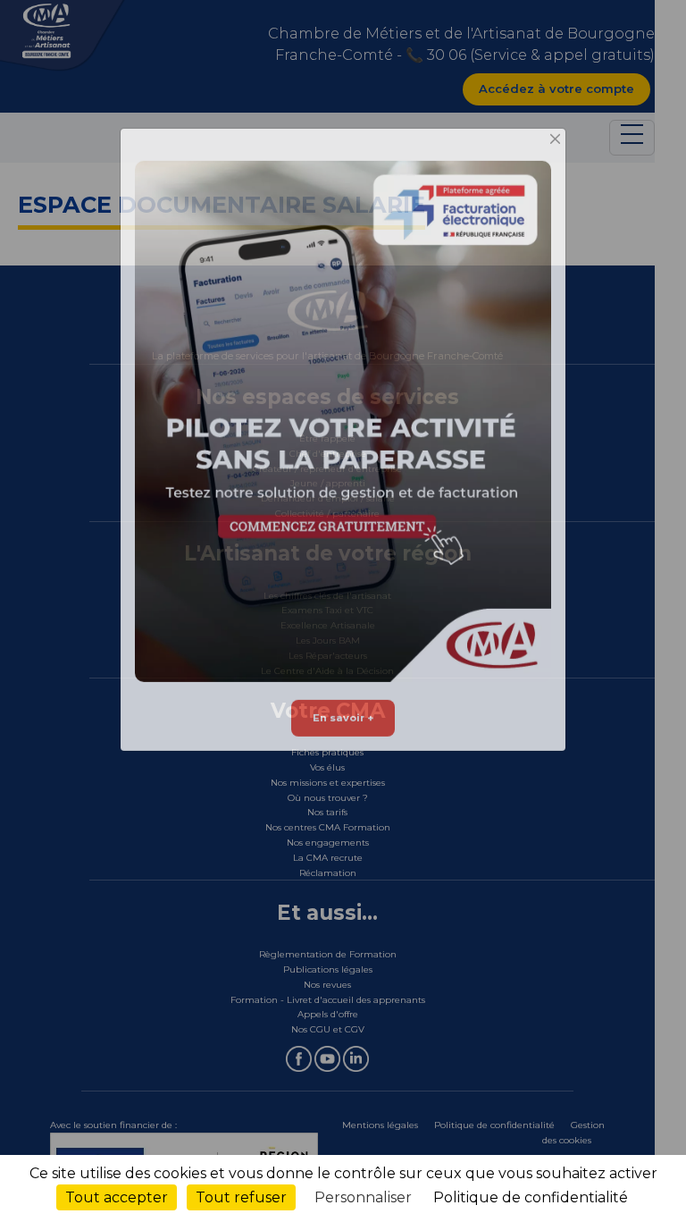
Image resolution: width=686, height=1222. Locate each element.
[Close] (555, 159)
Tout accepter (116, 1197)
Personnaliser (363, 1197)
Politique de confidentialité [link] (530, 1197)
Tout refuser (241, 1197)
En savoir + (343, 737)
